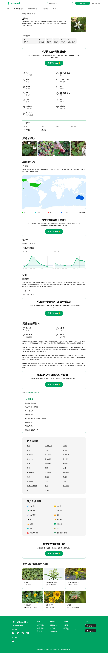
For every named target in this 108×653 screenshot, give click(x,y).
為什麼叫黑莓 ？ (30, 414)
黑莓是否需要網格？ (31, 403)
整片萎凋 (48, 459)
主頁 (8, 9)
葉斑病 (47, 477)
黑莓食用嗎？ (29, 426)
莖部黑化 (48, 463)
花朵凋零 (66, 463)
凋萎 (46, 450)
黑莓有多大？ (29, 422)
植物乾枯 (30, 481)
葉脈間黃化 (48, 446)
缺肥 (28, 490)
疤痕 (28, 477)
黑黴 (28, 463)
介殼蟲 (65, 450)
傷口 (46, 481)
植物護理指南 (40, 628)
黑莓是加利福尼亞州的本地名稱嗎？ (36, 418)
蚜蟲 (28, 446)
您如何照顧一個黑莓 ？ (32, 407)
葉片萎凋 (66, 455)
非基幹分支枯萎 (32, 486)
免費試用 (82, 3)
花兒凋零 (66, 459)
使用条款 (52, 628)
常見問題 (66, 625)
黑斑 (46, 468)
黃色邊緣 (66, 472)
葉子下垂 (48, 455)
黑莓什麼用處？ (30, 411)
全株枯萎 (30, 455)
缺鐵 (64, 468)
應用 (54, 9)
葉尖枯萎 (30, 459)
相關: (30, 392)
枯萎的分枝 (30, 472)
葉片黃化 (48, 490)
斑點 (28, 468)
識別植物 (45, 9)
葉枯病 (65, 446)
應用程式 (39, 631)
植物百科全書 (26, 14)
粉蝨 (28, 450)
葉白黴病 (48, 472)
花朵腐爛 (66, 486)
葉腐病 (65, 477)
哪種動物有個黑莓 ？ (31, 430)
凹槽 (64, 481)
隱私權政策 (53, 625)
